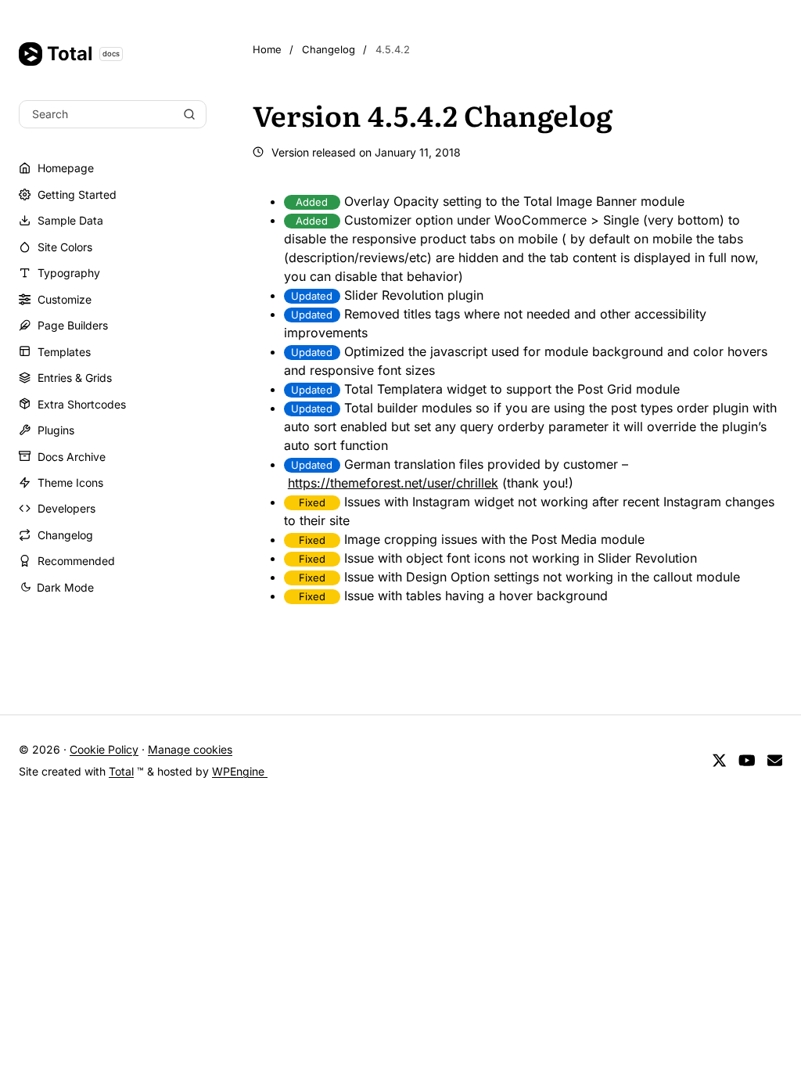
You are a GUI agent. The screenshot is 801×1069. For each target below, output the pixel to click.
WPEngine (240, 771)
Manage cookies (190, 749)
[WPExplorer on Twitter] (719, 761)
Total (83, 53)
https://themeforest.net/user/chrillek (393, 483)
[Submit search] (189, 114)
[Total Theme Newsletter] (774, 761)
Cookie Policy (104, 749)
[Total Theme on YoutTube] (747, 761)
